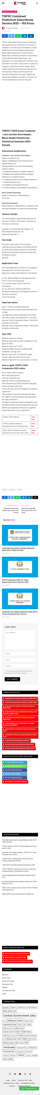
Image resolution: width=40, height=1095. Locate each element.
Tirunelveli (28, 1051)
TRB (4, 1059)
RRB (16, 1043)
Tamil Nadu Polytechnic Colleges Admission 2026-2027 (19, 707)
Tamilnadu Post (21, 1048)
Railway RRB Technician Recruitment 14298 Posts (18, 894)
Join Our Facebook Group (15, 777)
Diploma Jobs (29, 1021)
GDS (20, 1025)
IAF (24, 1025)
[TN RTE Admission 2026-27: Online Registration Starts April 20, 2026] (20, 567)
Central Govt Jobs (25, 1080)
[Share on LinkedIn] (31, 36)
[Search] (37, 3)
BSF (15, 1011)
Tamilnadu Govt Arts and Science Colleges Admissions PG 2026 (18, 724)
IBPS (29, 1025)
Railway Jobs (8, 1043)
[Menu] (3, 3)
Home (8, 1080)
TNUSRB (34, 1055)
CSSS (5, 489)
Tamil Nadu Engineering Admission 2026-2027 (21, 702)
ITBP (13, 1035)
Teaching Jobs (8, 1051)
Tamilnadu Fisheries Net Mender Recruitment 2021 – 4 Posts (10, 510)
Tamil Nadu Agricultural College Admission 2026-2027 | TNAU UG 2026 (18, 549)
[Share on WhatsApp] (18, 36)
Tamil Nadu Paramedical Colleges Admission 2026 (19, 730)
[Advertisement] (20, 105)
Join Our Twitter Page (15, 774)
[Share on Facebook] (5, 36)
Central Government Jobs (19, 1015)
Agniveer (13, 1007)
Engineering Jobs (9, 1025)
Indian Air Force (7, 1028)
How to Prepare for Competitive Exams (18, 961)
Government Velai (13, 28)
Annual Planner (32, 1007)
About (14, 1080)
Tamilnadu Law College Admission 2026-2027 (21, 698)
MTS (30, 1039)
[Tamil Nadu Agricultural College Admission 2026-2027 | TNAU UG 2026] (20, 535)
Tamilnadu (12, 489)
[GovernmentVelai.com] (20, 3)
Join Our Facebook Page (15, 770)
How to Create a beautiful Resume (17, 953)
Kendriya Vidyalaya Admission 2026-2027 (19, 744)
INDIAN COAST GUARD (11, 1032)
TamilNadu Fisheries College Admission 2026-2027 (20, 735)
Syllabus (4, 987)
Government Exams (8, 981)
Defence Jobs (14, 1020)
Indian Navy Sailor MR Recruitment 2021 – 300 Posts (28, 510)
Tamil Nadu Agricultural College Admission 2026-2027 (19, 718)
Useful (4, 994)
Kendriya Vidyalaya (30, 1035)
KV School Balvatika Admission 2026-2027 (20, 748)
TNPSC (20, 489)
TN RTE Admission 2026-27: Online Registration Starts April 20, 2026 (15, 581)
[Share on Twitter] (11, 36)
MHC (19, 1039)
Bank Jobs (7, 1011)
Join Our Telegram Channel (15, 762)
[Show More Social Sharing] (36, 36)
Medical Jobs (11, 1039)
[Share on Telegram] (24, 36)
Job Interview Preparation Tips (15, 957)
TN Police (13, 1055)
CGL (4, 1021)
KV (3, 1039)
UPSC (10, 1059)
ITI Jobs (20, 1035)
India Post (6, 1035)
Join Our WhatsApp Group (15, 766)
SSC (27, 1042)
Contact (12, 1086)
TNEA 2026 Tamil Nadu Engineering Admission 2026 (18, 865)
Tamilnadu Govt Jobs (9, 11)
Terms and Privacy (24, 1086)
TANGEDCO (32, 1048)
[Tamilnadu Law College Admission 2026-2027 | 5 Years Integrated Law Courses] (20, 599)
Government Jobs (7, 984)
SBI (21, 1043)
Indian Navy (26, 1032)
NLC (35, 1039)
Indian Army (19, 1028)
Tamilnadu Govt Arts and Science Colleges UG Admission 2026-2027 (20, 712)
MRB (25, 1039)
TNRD (28, 1055)
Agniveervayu (22, 1007)
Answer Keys (6, 978)
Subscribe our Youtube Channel (16, 781)
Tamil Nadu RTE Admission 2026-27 (17, 740)
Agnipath (6, 1007)
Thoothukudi (19, 1051)
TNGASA (5, 1055)
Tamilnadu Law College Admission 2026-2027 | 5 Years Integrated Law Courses (20, 613)
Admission (5, 975)
